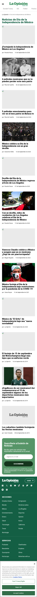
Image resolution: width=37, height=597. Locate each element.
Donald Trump (8, 9)
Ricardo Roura (9, 52)
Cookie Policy (17, 577)
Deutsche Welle (9, 152)
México (4, 509)
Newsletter (5, 548)
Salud (4, 521)
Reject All (18, 587)
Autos (20, 521)
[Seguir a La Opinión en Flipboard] (27, 486)
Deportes (21, 513)
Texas (4, 528)
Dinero (4, 517)
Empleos (21, 548)
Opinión (20, 517)
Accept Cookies (18, 593)
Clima (20, 552)
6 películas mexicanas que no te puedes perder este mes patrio (17, 80)
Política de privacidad (10, 470)
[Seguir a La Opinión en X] (7, 486)
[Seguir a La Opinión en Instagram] (11, 486)
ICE (18, 9)
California (21, 524)
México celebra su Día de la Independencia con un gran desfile (15, 146)
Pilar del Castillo (9, 85)
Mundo (4, 505)
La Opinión (5, 14)
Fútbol (25, 9)
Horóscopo (5, 556)
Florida (20, 528)
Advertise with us (24, 556)
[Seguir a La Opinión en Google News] (23, 486)
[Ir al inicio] (10, 481)
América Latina (23, 505)
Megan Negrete (9, 258)
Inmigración (22, 501)
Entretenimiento (7, 513)
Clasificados (22, 544)
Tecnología (5, 524)
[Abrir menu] (3, 4)
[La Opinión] (18, 4)
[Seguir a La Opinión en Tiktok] (19, 486)
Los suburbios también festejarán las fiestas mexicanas (18, 428)
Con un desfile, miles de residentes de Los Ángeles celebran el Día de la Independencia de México (15, 216)
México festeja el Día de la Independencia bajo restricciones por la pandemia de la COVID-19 (18, 286)
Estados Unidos (7, 501)
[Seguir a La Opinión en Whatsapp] (31, 486)
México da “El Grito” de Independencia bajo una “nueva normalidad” (17, 321)
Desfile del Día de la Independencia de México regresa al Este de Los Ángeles (18, 180)
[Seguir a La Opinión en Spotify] (3, 490)
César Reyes (8, 292)
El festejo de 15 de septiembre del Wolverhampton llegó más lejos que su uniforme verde (17, 355)
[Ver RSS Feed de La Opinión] (7, 490)
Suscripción (6, 552)
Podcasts (5, 544)
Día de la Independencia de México (20, 14)
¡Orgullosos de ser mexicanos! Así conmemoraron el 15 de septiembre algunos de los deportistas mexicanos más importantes (18, 392)
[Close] (34, 564)
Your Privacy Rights (18, 581)
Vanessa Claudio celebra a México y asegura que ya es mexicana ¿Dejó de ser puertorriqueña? (18, 252)
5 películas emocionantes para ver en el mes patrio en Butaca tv (18, 112)
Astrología (5, 532)
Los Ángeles (22, 509)
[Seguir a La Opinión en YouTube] (15, 486)
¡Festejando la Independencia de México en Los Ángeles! (17, 48)
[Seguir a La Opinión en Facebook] (3, 486)
